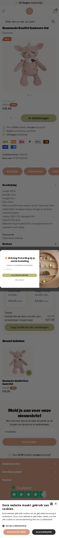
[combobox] (51, 503)
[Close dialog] (57, 252)
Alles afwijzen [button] (44, 532)
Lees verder (7, 522)
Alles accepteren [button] (16, 532)
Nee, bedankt (19, 280)
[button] (29, 526)
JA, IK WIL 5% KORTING (19, 275)
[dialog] (29, 519)
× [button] (55, 504)
